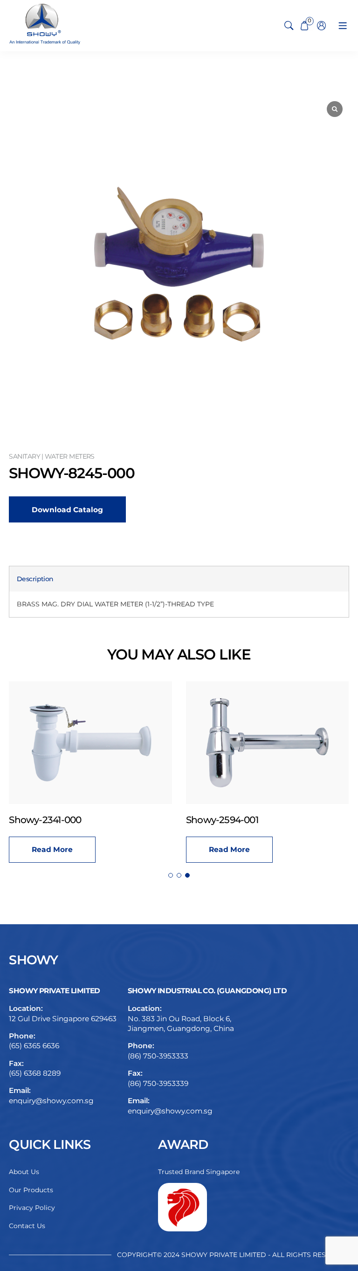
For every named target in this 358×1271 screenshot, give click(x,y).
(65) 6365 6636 (34, 1045)
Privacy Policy (32, 1207)
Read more (52, 849)
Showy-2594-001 (222, 819)
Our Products (31, 1190)
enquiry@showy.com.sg (51, 1100)
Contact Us (27, 1226)
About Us (24, 1171)
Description (35, 579)
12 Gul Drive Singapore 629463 (63, 1018)
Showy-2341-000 (45, 819)
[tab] (35, 579)
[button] (170, 875)
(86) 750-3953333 (158, 1055)
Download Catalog (67, 509)
